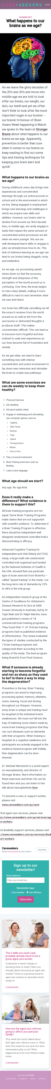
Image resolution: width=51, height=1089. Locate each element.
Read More (42, 850)
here (35, 787)
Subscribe (25, 899)
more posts (12, 851)
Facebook (23, 1079)
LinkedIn (41, 1079)
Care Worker (35, 892)
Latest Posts (11, 1079)
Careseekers (10, 848)
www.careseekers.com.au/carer (21, 804)
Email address (13, 875)
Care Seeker (18, 892)
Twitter (33, 1079)
